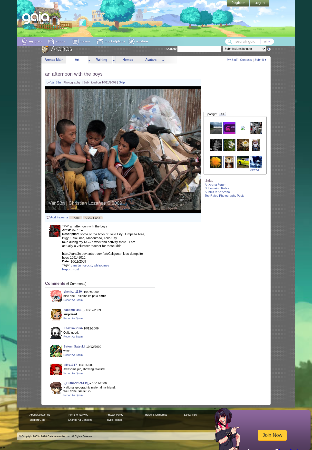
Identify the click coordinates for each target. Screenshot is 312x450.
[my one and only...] (216, 162)
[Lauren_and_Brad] (256, 145)
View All (254, 169)
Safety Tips (190, 414)
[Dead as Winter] (243, 127)
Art (77, 59)
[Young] (217, 145)
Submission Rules (217, 188)
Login (259, 3)
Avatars (150, 59)
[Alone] (245, 145)
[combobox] (249, 42)
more (89, 59)
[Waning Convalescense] (232, 128)
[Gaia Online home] (36, 17)
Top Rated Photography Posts (224, 195)
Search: (171, 49)
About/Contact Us (39, 414)
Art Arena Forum (215, 184)
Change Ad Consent (80, 419)
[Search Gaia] (229, 41)
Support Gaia (37, 419)
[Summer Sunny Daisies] (231, 145)
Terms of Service (78, 414)
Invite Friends (115, 419)
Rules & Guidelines (156, 414)
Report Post (70, 269)
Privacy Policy (115, 414)
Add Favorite (59, 217)
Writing (101, 59)
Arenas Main (54, 59)
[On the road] (218, 128)
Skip (122, 82)
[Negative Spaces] (258, 162)
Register (238, 3)
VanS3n (56, 82)
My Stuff (232, 59)
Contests (246, 59)
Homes (128, 59)
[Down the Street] (258, 128)
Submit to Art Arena (217, 192)
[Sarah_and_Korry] (229, 162)
